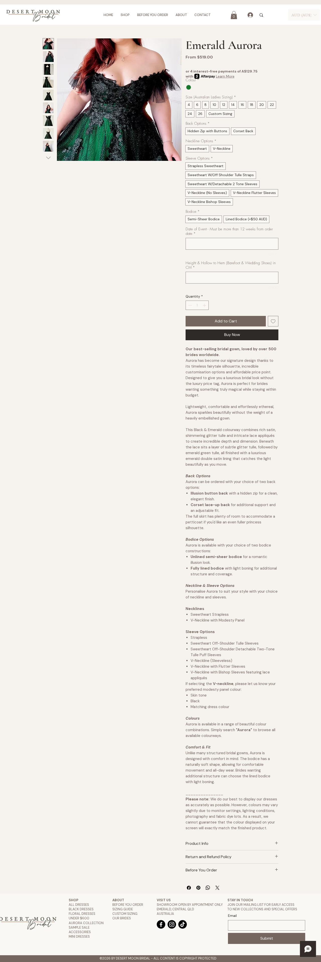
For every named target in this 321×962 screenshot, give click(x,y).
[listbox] (304, 15)
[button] (233, 15)
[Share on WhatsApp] (208, 888)
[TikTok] (182, 924)
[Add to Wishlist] (273, 321)
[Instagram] (172, 924)
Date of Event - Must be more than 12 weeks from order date (229, 231)
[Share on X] (217, 888)
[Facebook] (161, 924)
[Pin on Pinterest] (198, 888)
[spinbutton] (197, 305)
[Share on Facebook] (189, 888)
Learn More (225, 76)
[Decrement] (189, 305)
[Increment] (205, 305)
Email (232, 915)
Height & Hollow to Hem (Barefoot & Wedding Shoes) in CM (231, 265)
